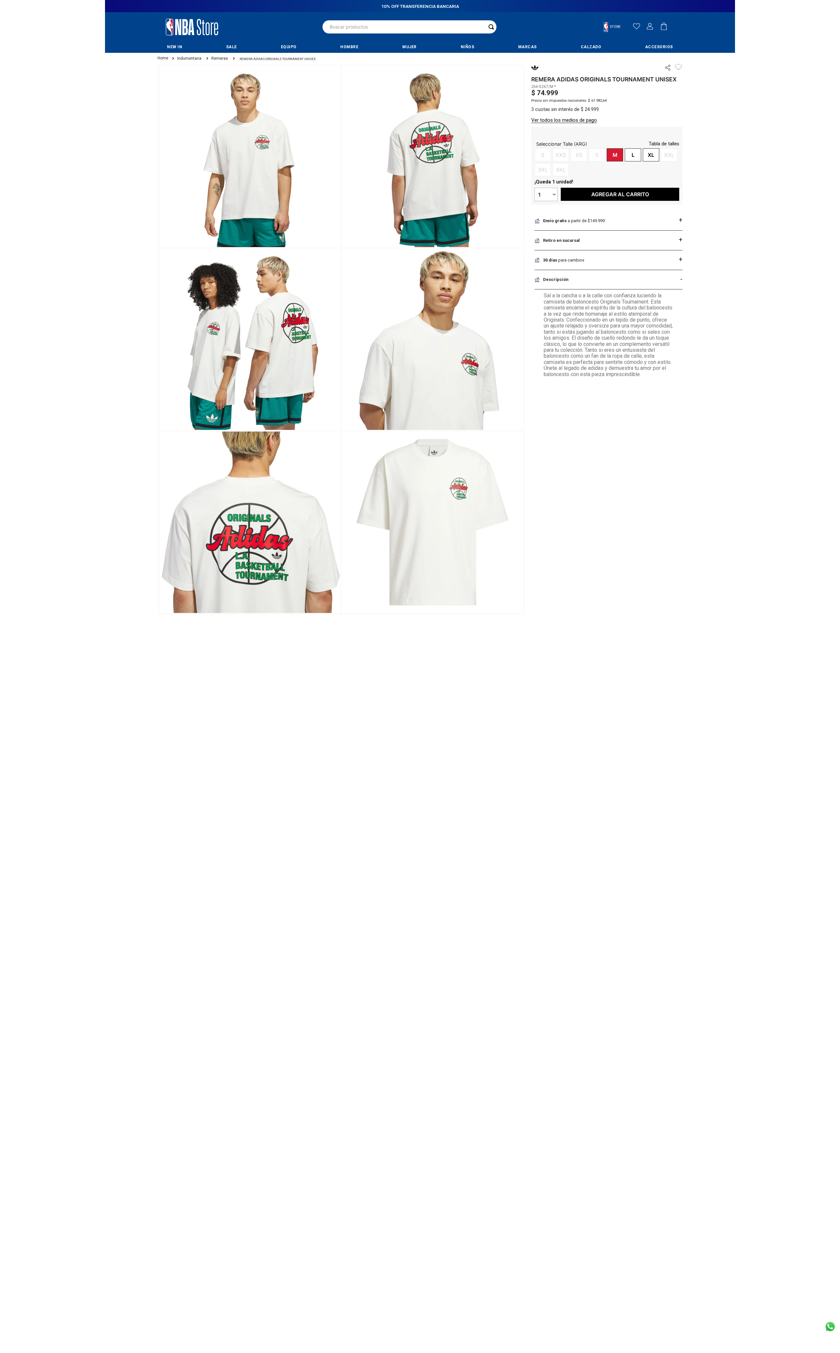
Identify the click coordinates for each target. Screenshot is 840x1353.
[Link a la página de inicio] (162, 58)
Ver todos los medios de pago (564, 120)
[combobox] (409, 26)
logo (192, 27)
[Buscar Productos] (491, 26)
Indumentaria (189, 58)
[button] (614, 27)
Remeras (219, 58)
